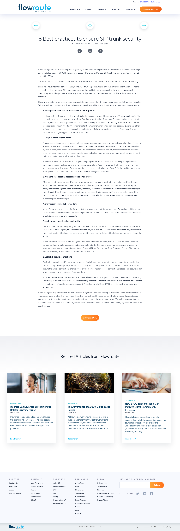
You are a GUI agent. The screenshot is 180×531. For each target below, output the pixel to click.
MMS (55, 493)
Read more (15, 439)
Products (74, 9)
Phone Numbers (59, 486)
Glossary (78, 513)
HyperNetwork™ (59, 500)
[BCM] (16, 526)
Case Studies (80, 497)
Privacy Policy (102, 483)
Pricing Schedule (59, 503)
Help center (79, 490)
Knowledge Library (82, 503)
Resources (115, 9)
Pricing (88, 9)
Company (100, 9)
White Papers (36, 497)
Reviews (34, 490)
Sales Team (13, 486)
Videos (78, 507)
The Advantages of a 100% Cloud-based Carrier (89, 408)
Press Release (80, 500)
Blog (77, 486)
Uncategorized (15, 403)
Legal (137, 527)
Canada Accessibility (105, 497)
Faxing (55, 497)
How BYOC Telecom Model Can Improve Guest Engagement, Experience (142, 406)
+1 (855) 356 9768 (144, 2)
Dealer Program (37, 486)
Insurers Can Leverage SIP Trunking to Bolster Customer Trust (30, 408)
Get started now (151, 9)
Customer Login (156, 2)
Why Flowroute (37, 483)
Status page (79, 493)
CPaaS (33, 500)
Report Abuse (102, 500)
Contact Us (13, 483)
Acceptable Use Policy (105, 493)
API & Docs (79, 483)
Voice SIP (56, 483)
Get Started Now (90, 318)
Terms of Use (102, 486)
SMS (54, 490)
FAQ (77, 510)
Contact (129, 9)
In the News (35, 493)
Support (12, 490)
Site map (100, 490)
